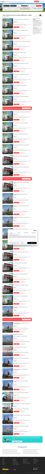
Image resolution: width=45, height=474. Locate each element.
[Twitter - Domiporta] (36, 469)
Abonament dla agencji (15, 463)
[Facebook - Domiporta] (33, 469)
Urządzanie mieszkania (36, 460)
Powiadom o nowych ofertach (38, 8)
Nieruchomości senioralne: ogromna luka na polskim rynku (9, 450)
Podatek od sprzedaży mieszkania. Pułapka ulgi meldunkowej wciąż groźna (11, 453)
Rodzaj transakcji (5, 4)
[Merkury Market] (5, 469)
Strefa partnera (35, 462)
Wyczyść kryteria (26, 8)
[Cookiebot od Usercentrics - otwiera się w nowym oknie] (34, 230)
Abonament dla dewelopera (16, 464)
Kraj (17, 4)
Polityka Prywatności (25, 461)
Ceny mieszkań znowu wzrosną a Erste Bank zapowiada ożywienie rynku (32, 449)
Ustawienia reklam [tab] (26, 232)
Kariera (3, 461)
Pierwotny (12, 1)
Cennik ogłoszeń (15, 461)
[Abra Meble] (12, 469)
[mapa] (42, 15)
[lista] (40, 15)
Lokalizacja (21, 4)
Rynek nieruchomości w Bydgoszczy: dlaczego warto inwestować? (31, 453)
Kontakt (3, 464)
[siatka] (39, 15)
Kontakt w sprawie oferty (16, 462)
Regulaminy (24, 460)
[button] (0, 6)
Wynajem (10, 1)
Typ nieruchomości (12, 4)
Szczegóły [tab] (19, 232)
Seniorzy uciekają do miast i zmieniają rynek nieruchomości (9, 449)
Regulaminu (36, 472)
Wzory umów (34, 463)
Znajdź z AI (39, 10)
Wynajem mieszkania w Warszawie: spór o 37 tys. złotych (30, 451)
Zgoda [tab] (11, 232)
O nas (3, 460)
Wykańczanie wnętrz (35, 461)
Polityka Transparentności (26, 462)
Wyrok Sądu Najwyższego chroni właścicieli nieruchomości (9, 451)
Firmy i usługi (17, 1)
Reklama (3, 462)
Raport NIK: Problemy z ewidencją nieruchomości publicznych (31, 452)
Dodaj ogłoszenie (36, 1)
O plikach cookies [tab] (34, 232)
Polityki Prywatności (40, 472)
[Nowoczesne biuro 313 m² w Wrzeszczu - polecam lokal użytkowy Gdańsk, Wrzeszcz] (7, 351)
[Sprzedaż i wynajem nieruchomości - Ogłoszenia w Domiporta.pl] (3, 1)
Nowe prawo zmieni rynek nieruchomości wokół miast (30, 450)
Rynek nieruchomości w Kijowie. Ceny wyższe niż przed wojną (10, 452)
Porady (20, 1)
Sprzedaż (7, 1)
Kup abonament (23, 1)
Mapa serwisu (4, 463)
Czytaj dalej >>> (34, 26)
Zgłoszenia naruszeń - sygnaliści (26, 463)
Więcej (16, 27)
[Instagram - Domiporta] (35, 469)
